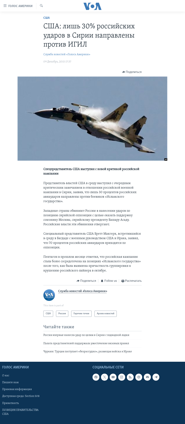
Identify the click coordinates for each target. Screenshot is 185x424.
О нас (5, 375)
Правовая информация (17, 389)
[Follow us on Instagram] (121, 377)
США (46, 18)
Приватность (10, 403)
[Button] (132, 72)
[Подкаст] (138, 377)
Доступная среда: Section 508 (21, 396)
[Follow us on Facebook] (95, 377)
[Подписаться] (147, 377)
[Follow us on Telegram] (155, 377)
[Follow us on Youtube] (113, 377)
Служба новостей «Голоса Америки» (66, 54)
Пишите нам (10, 382)
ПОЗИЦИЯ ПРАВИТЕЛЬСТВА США (20, 412)
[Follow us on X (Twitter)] (104, 377)
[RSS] (130, 377)
